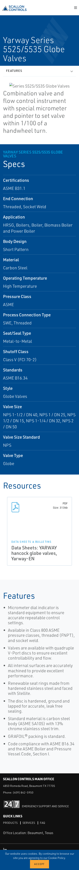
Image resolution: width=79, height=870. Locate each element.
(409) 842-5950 (23, 792)
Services (28, 822)
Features (14, 71)
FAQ (42, 822)
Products (10, 822)
